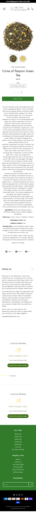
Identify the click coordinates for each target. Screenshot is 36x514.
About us (6, 269)
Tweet (10, 251)
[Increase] (21, 92)
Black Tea (18, 434)
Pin (29, 251)
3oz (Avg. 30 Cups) (18, 86)
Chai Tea (18, 447)
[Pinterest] (22, 495)
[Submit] (30, 484)
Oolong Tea (18, 444)
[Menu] (4, 9)
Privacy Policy (18, 467)
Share (20, 251)
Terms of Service (18, 469)
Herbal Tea (18, 442)
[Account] (28, 8)
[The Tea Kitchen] (18, 9)
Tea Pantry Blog (18, 464)
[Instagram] (19, 495)
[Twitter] (14, 495)
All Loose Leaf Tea (18, 449)
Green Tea (18, 436)
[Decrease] (14, 92)
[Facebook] (17, 495)
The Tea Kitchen (15, 506)
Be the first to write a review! (18, 365)
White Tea (18, 439)
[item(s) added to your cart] (32, 8)
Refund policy (18, 472)
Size (18, 83)
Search (18, 459)
